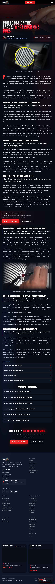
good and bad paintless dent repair (32, 171)
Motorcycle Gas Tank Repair (7, 508)
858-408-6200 (28, 221)
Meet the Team (31, 536)
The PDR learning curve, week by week (13, 370)
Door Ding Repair (32, 467)
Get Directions (6, 567)
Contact (3, 580)
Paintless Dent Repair (33, 463)
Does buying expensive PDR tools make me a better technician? (19, 409)
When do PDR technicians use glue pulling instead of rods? (18, 403)
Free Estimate (30, 2)
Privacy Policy (7, 580)
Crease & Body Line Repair (33, 470)
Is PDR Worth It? (32, 505)
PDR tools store (48, 98)
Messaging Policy (19, 580)
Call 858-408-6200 (38, 441)
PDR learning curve (25, 136)
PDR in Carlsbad (32, 526)
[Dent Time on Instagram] (3, 491)
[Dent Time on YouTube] (11, 491)
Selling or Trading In (5, 521)
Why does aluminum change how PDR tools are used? (17, 414)
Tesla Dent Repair (5, 498)
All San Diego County (33, 521)
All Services (31, 460)
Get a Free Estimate (20, 442)
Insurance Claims (32, 510)
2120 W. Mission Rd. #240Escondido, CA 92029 (6, 475)
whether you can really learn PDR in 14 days (17, 354)
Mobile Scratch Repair (33, 500)
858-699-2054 (34, 565)
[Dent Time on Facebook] (15, 491)
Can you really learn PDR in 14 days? (13, 365)
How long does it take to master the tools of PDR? (16, 420)
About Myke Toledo (32, 533)
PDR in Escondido (32, 524)
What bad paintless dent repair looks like (14, 380)
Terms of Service (13, 580)
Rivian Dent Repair (5, 500)
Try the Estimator (5, 478)
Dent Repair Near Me (33, 519)
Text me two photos (11, 221)
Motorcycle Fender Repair (6, 510)
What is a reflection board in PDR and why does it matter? (18, 397)
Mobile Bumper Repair (33, 498)
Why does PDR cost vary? (10, 375)
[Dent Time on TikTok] (7, 491)
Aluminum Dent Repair (6, 505)
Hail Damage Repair (32, 472)
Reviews (30, 531)
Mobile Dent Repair (32, 465)
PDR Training (31, 512)
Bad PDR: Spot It (32, 508)
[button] (52, 2)
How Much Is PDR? (32, 503)
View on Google (33, 570)
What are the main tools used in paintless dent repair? (17, 391)
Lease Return (4, 519)
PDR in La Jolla (31, 529)
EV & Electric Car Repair (6, 503)
